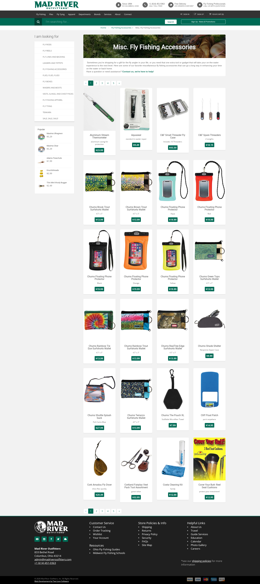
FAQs (145, 541)
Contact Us (99, 527)
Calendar (196, 541)
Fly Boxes (47, 81)
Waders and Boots (52, 87)
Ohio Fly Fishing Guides (106, 549)
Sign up (200, 14)
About (118, 14)
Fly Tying (61, 14)
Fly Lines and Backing (54, 56)
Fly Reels (47, 50)
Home (103, 27)
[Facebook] (51, 539)
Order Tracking (101, 530)
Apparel (71, 14)
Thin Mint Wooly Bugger (57, 182)
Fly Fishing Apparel (53, 100)
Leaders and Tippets (53, 63)
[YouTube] (37, 539)
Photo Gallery (199, 545)
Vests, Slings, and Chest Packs (58, 93)
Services (107, 14)
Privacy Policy (150, 534)
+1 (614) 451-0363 (157, 4)
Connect (128, 14)
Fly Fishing (41, 14)
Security (146, 538)
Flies (51, 14)
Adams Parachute (54, 158)
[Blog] (65, 539)
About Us (196, 527)
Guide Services (199, 534)
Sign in (186, 14)
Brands (97, 14)
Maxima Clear (52, 146)
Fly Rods (47, 44)
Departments (85, 14)
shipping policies (201, 561)
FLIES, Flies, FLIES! (51, 75)
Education (196, 538)
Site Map (147, 545)
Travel (194, 530)
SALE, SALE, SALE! (50, 118)
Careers (195, 548)
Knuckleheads (53, 170)
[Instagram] (44, 539)
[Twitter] (58, 539)
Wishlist (97, 534)
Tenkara (47, 112)
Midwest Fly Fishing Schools (109, 553)
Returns (146, 530)
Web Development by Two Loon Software (51, 581)
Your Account (101, 538)
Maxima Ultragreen (55, 133)
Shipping (147, 527)
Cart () (218, 14)
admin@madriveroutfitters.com (52, 559)
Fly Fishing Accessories (121, 27)
